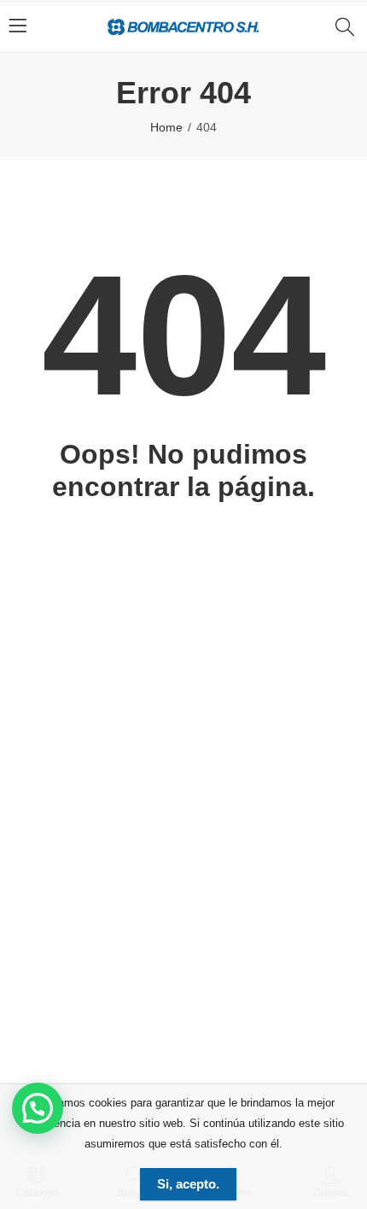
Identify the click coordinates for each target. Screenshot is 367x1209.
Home (166, 127)
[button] (37, 1108)
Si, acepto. (188, 1184)
